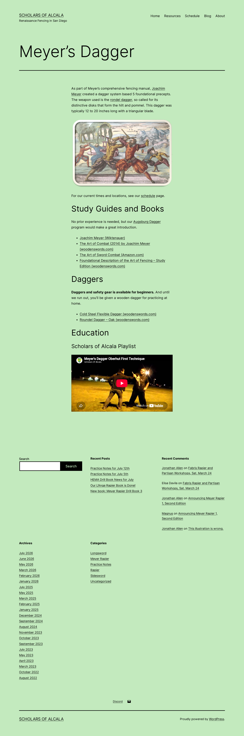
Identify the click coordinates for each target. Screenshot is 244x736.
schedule (148, 196)
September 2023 (31, 644)
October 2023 (29, 638)
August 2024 (28, 626)
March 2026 (27, 570)
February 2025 (29, 604)
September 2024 (31, 621)
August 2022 (28, 678)
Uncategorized (100, 581)
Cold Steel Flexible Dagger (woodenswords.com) (118, 314)
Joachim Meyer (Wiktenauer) (102, 238)
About (220, 16)
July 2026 (26, 553)
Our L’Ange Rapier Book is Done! (112, 485)
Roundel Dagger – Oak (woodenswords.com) (114, 320)
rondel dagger (121, 100)
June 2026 (26, 558)
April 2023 (26, 660)
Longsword (98, 553)
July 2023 (26, 649)
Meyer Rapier (99, 558)
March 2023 (27, 666)
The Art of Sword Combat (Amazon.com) (112, 255)
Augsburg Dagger (147, 222)
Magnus (167, 513)
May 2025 (26, 592)
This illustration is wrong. (205, 528)
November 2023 (30, 632)
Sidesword (97, 575)
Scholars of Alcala (41, 15)
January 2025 (29, 609)
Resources (172, 16)
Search (24, 459)
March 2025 (27, 598)
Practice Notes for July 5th (109, 474)
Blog (207, 16)
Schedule (192, 16)
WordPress (216, 719)
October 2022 (29, 672)
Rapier (94, 570)
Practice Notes (100, 564)
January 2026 (29, 581)
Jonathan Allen (172, 468)
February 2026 (29, 575)
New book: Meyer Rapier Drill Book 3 (116, 491)
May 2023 (26, 655)
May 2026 (26, 564)
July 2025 (26, 587)
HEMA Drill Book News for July (112, 479)
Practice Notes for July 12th (110, 468)
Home (155, 16)
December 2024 (30, 615)
